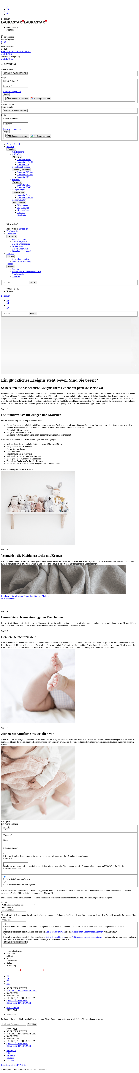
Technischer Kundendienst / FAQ (26, 271)
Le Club (10, 253)
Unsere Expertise (19, 241)
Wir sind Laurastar (20, 239)
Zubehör (21, 212)
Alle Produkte (18, 152)
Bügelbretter (22, 205)
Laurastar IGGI (24, 187)
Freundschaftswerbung (21, 261)
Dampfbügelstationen (21, 167)
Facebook (11, 1055)
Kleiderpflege (23, 210)
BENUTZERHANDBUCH (19, 1003)
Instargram (11, 1050)
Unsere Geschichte (20, 249)
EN (8, 14)
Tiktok (9, 1053)
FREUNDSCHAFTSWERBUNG (22, 991)
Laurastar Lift (23, 177)
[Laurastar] (69, 22)
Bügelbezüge (23, 207)
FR (8, 7)
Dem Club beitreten (20, 259)
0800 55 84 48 (13, 1007)
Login (3, 42)
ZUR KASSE (7, 54)
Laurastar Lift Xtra (25, 172)
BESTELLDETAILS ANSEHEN (16, 51)
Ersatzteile (21, 215)
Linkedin (10, 1060)
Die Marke (11, 234)
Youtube (10, 1058)
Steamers (16, 179)
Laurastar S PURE (25, 162)
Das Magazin (12, 231)
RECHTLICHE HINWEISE (13, 1065)
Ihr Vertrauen (17, 246)
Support (10, 264)
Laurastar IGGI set (25, 197)
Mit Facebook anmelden (18, 99)
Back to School (13, 144)
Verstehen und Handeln (22, 251)
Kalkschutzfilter (19, 200)
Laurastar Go (23, 164)
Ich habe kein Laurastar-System (16, 879)
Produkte (10, 146)
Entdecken (23, 229)
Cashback (16, 276)
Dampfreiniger (18, 190)
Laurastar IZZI (23, 185)
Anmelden (32, 1024)
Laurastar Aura (23, 195)
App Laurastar (18, 274)
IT (8, 12)
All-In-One (16, 154)
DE (8, 9)
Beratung (16, 269)
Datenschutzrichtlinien (55, 932)
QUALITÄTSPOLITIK (17, 1000)
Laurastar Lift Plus (25, 174)
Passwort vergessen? (12, 91)
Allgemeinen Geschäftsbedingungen (87, 932)
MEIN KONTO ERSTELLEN (15, 73)
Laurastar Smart (24, 159)
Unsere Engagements (21, 244)
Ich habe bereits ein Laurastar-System (19, 884)
